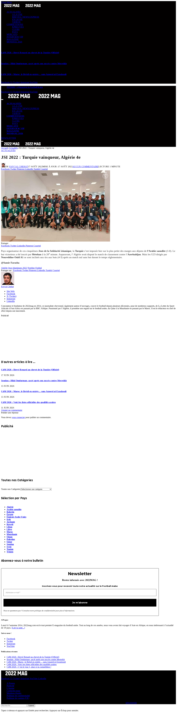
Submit (31, 706)
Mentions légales (14, 693)
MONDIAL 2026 (14, 42)
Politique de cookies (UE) (18, 698)
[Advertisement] (84, 336)
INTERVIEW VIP (15, 37)
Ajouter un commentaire (11, 410)
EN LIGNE (17, 19)
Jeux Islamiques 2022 (17, 268)
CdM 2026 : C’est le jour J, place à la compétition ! (29, 667)
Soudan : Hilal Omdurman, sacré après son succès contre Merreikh (34, 63)
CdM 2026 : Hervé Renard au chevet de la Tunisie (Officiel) (30, 52)
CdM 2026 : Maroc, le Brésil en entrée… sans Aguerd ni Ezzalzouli (33, 74)
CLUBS (15, 29)
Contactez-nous (13, 691)
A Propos (11, 683)
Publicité (10, 686)
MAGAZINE (13, 39)
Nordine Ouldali (35, 268)
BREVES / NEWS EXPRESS (25, 17)
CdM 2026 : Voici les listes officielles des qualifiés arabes (28, 402)
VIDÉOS (16, 22)
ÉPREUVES (18, 27)
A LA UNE (17, 14)
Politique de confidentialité (18, 696)
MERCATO (12, 34)
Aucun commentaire (85, 166)
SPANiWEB (131, 703)
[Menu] (2, 99)
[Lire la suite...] (18, 628)
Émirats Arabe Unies (16, 517)
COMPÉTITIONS (15, 24)
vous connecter (18, 417)
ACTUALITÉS (14, 12)
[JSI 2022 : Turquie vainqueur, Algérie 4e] (55, 241)
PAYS (15, 32)
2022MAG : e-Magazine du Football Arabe (25, 87)
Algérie (4, 268)
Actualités (8, 150)
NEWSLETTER (8, 138)
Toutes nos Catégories (10, 489)
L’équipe (10, 688)
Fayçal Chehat (18, 166)
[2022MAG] (34, 99)
